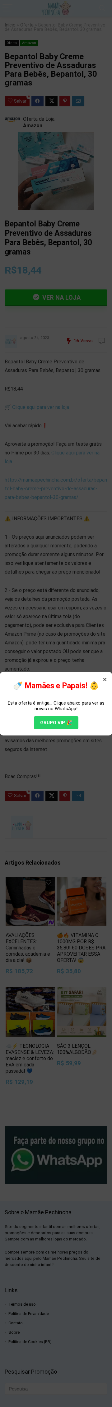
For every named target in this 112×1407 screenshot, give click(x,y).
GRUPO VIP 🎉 (56, 722)
